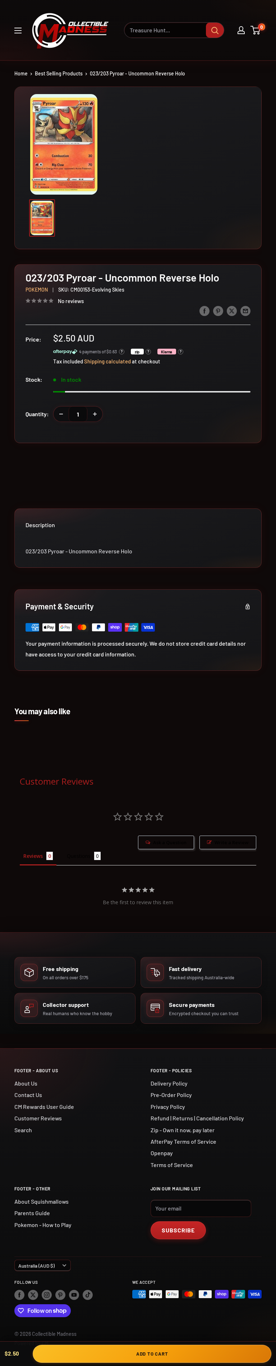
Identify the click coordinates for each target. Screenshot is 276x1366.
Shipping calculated (107, 361)
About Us (25, 1083)
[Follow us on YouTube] (74, 1295)
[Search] (215, 30)
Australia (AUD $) (36, 1266)
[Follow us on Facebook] (19, 1295)
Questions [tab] (79, 855)
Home (21, 73)
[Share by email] (245, 310)
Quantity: (37, 413)
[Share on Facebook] (204, 310)
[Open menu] (18, 30)
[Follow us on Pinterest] (60, 1295)
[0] (255, 30)
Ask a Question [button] (170, 842)
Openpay (162, 1152)
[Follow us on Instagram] (47, 1295)
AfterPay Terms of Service (183, 1141)
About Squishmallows (41, 1201)
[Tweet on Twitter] (232, 310)
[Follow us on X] (33, 1295)
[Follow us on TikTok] (88, 1295)
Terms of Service (172, 1164)
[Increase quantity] (94, 414)
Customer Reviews (38, 1118)
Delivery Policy (169, 1083)
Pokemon (37, 290)
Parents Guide (32, 1212)
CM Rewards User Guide (44, 1106)
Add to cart (152, 1354)
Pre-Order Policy (171, 1094)
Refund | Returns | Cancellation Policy (197, 1118)
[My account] (241, 30)
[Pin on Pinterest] (218, 310)
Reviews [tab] (33, 855)
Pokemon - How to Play (43, 1224)
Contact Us (28, 1094)
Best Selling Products (59, 73)
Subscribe (178, 1230)
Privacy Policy (168, 1106)
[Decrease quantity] (61, 414)
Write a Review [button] (232, 842)
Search (23, 1129)
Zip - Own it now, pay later (183, 1129)
